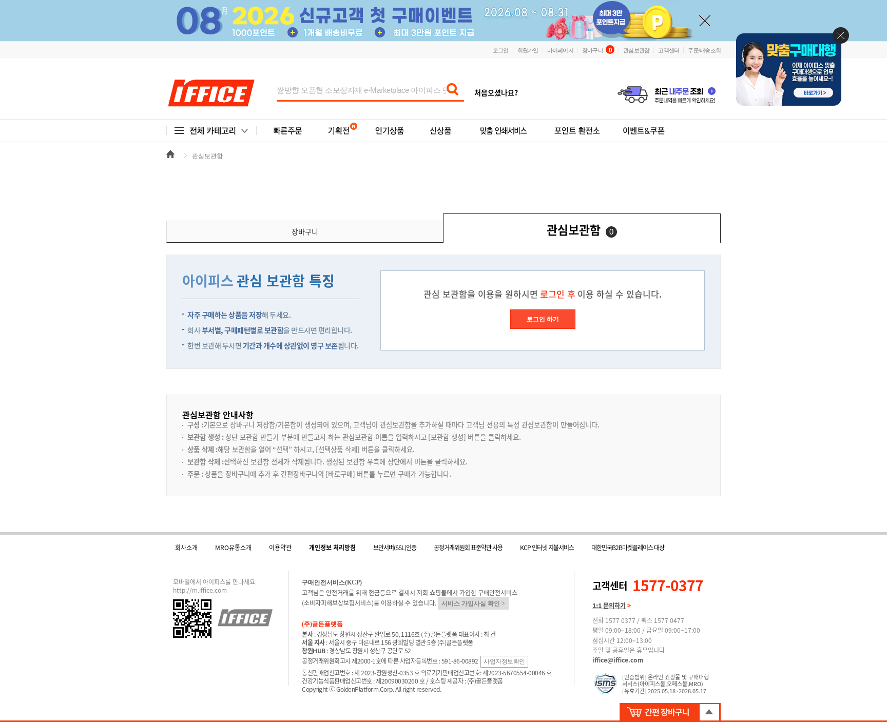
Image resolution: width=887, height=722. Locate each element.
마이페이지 (560, 49)
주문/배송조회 (704, 49)
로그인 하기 (543, 319)
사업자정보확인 (504, 661)
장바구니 (596, 49)
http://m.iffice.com (200, 590)
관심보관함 (636, 49)
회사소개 (186, 547)
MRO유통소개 (233, 547)
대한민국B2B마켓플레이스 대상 (627, 547)
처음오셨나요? (496, 92)
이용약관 (280, 547)
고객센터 (668, 49)
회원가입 (527, 49)
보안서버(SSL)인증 (394, 547)
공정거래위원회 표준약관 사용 (468, 547)
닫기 (841, 35)
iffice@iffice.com (618, 660)
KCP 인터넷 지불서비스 (547, 547)
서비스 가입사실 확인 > (473, 603)
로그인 (501, 49)
